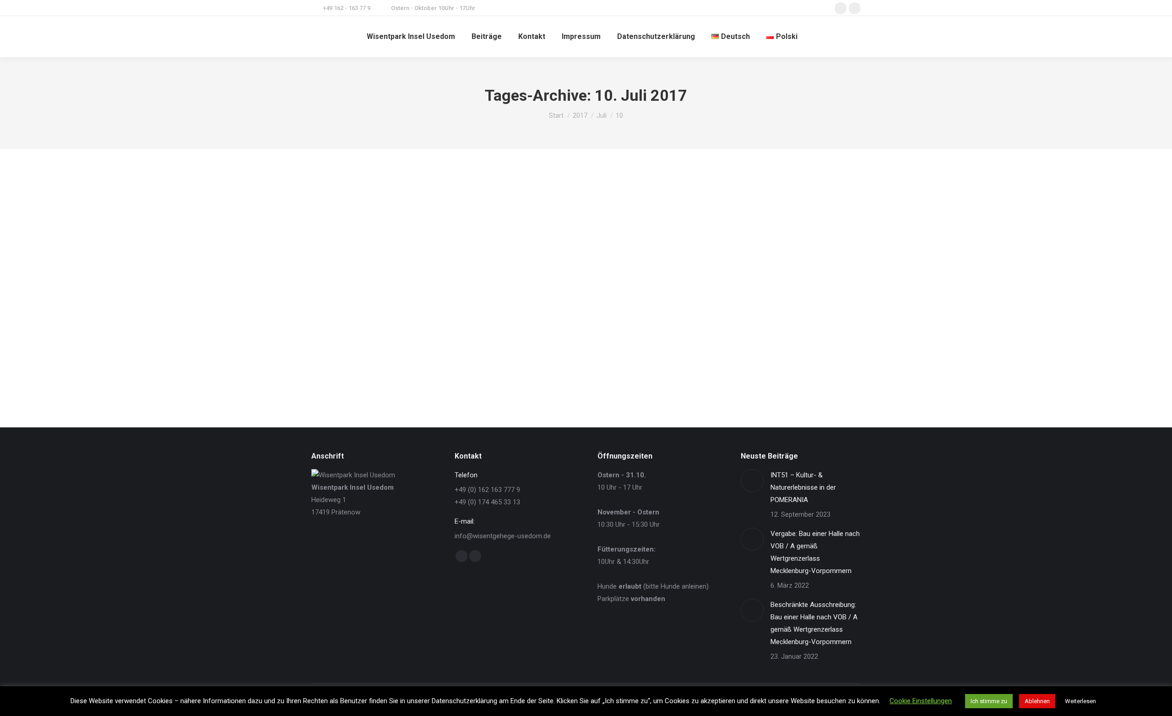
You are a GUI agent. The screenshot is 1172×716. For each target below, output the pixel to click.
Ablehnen (1037, 701)
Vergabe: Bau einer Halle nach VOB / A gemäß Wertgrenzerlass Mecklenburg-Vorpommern (815, 552)
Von (388, 363)
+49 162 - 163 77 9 (346, 8)
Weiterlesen (1080, 701)
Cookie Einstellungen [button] (921, 701)
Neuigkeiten (338, 363)
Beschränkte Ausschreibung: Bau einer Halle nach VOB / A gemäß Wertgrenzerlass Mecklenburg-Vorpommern (813, 623)
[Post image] (752, 480)
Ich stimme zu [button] (989, 701)
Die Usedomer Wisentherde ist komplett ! (408, 345)
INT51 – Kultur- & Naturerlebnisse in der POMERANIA (803, 487)
